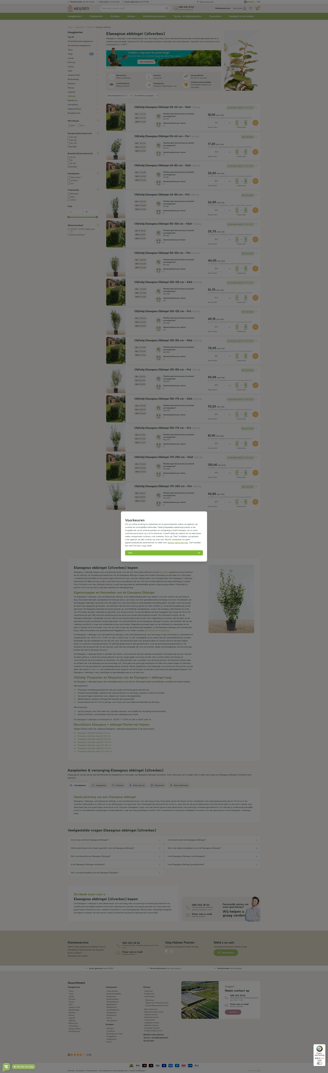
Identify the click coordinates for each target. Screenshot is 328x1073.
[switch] (319, 1063)
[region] (164, 536)
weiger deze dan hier (178, 542)
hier (145, 545)
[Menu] (323, 1045)
